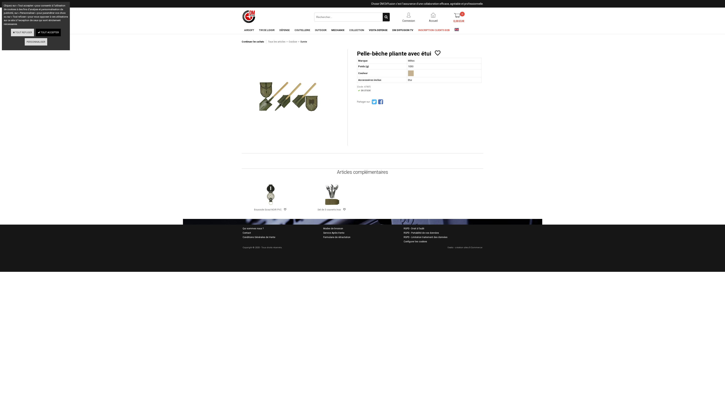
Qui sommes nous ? (253, 228)
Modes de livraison (333, 228)
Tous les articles (276, 41)
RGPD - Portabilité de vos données (421, 233)
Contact (247, 233)
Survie (303, 41)
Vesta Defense (378, 30)
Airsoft (249, 30)
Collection (356, 30)
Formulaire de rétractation (336, 237)
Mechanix (337, 30)
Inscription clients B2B (434, 30)
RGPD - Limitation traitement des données (425, 237)
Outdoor (320, 30)
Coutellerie (302, 30)
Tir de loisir (267, 30)
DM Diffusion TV (402, 30)
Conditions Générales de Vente (259, 237)
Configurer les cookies (415, 241)
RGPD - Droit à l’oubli (414, 228)
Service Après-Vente (333, 233)
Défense (284, 30)
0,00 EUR (458, 21)
